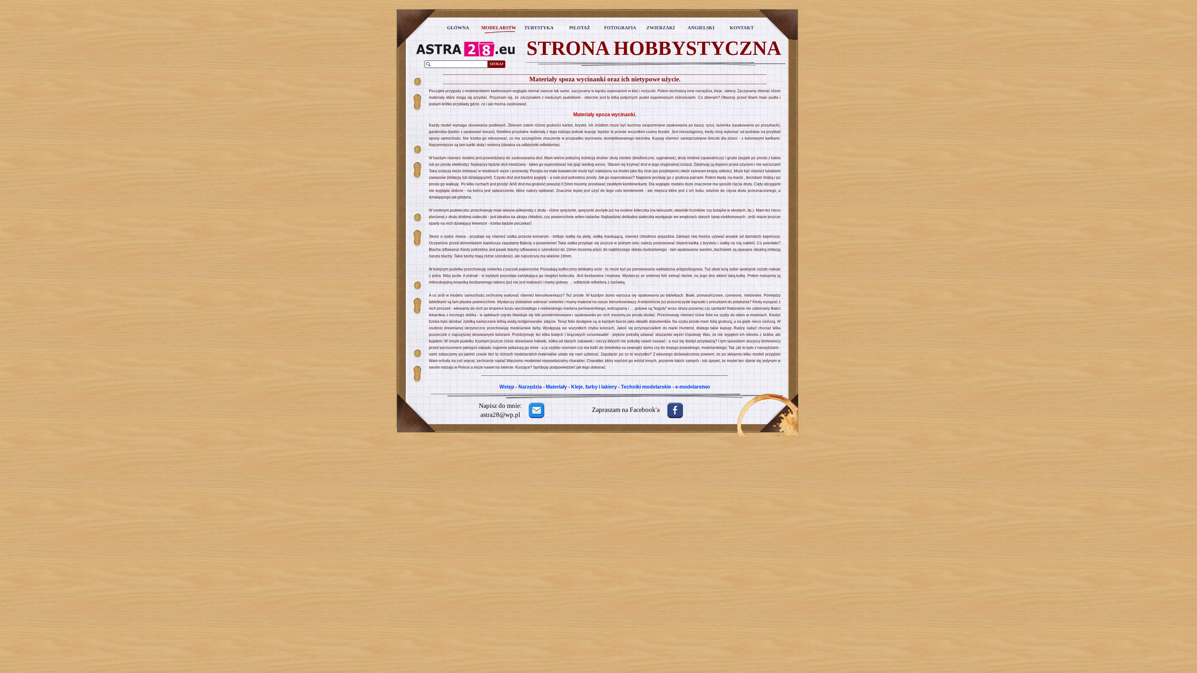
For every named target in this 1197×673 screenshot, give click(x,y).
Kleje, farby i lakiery (594, 386)
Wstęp (506, 386)
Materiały (556, 386)
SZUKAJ (496, 64)
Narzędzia (530, 386)
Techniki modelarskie (646, 386)
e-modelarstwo (692, 386)
